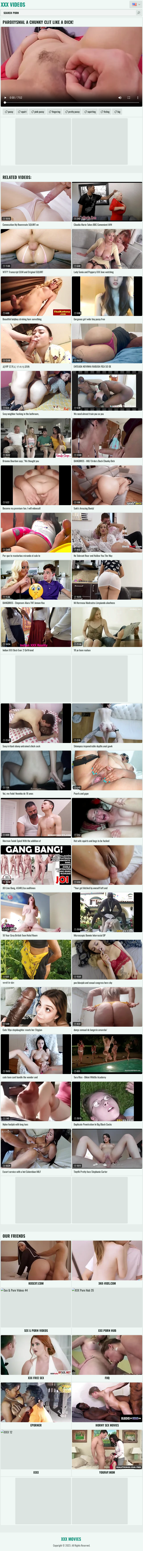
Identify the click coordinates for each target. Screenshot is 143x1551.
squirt (23, 112)
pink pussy (39, 112)
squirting (92, 112)
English (135, 4)
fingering (56, 112)
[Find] (138, 12)
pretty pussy (74, 112)
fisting (106, 112)
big (118, 112)
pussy (10, 112)
